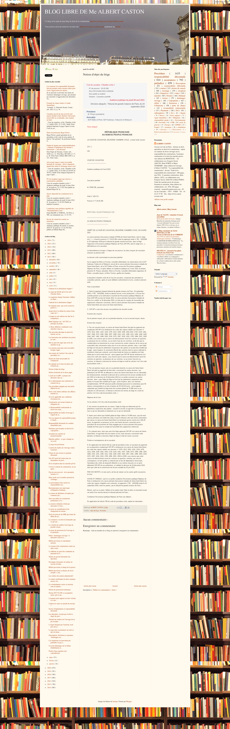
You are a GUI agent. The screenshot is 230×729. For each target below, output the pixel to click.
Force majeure (175, 115)
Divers (162, 115)
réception (181, 90)
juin (50, 279)
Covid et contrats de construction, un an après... (62, 468)
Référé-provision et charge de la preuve (62, 567)
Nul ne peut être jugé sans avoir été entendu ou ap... (61, 343)
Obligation (177, 118)
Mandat (182, 113)
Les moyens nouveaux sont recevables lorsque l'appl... (61, 349)
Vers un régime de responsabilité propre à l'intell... (62, 419)
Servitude (162, 122)
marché (157, 95)
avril (51, 286)
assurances (170, 80)
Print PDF (53, 69)
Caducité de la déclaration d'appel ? (61, 288)
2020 (49, 668)
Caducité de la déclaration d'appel (60, 302)
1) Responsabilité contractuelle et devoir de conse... (60, 408)
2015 (49, 684)
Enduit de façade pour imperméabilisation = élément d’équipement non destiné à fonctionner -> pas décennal (61, 147)
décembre (52, 259)
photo (183, 132)
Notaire (170, 95)
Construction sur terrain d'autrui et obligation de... (60, 403)
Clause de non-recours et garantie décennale (60, 454)
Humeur (182, 95)
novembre (52, 263)
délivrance (164, 130)
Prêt (173, 113)
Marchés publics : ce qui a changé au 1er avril (61, 440)
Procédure (103, 511)
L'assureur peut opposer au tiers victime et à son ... (62, 599)
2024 (49, 247)
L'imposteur (161, 254)
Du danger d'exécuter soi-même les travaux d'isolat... (60, 563)
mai (50, 282)
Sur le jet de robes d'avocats (166, 219)
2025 (49, 243)
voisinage (166, 90)
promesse (168, 127)
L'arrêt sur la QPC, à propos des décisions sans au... (60, 376)
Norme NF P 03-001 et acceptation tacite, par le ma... (60, 594)
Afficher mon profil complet (163, 199)
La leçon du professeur (56, 444)
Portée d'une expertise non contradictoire (58, 652)
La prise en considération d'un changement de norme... (59, 510)
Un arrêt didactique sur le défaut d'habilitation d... (60, 647)
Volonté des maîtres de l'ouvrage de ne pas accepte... (62, 620)
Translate (171, 277)
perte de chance (178, 105)
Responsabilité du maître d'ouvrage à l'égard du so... (61, 414)
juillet (51, 276)
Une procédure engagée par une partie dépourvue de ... (61, 387)
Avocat (165, 98)
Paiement (165, 110)
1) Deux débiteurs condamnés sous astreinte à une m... (60, 328)
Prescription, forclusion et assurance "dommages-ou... (61, 636)
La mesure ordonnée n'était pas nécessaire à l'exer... (59, 505)
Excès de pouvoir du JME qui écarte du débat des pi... (62, 515)
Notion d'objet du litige (57, 369)
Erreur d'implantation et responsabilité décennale (62, 610)
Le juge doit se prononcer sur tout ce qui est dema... (61, 631)
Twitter (118, 26)
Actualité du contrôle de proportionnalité (57, 435)
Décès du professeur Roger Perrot (58, 132)
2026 (49, 240)
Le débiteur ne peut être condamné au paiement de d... (61, 552)
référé (157, 103)
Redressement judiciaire (162, 132)
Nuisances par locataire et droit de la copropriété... (61, 429)
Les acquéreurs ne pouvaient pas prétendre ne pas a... (60, 641)
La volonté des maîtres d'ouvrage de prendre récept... (61, 526)
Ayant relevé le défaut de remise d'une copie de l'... (62, 312)
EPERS (178, 125)
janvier (51, 664)
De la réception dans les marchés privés (62, 463)
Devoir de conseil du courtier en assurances (58, 220)
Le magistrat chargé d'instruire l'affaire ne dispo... (62, 298)
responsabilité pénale (162, 120)
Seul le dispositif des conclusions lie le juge (60, 195)
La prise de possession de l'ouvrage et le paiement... (61, 531)
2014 (49, 687)
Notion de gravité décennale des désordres (59, 558)
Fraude (157, 127)
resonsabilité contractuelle (174, 108)
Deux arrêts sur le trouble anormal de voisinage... (61, 478)
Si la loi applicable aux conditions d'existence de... (60, 398)
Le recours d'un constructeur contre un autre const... (62, 547)
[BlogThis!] (120, 507)
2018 (49, 674)
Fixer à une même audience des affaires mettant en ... (62, 392)
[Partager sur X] (123, 507)
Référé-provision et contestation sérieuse (59, 542)
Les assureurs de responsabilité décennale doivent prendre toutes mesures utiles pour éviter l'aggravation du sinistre (61, 88)
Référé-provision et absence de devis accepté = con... (61, 571)
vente (177, 93)
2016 (49, 681)
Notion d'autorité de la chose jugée (60, 372)
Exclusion (173, 103)
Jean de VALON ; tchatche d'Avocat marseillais (170, 216)
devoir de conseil (178, 88)
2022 (49, 253)
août (51, 272)
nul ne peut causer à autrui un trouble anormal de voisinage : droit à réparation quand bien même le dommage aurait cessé (61, 164)
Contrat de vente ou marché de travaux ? (62, 604)
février (51, 660)
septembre (53, 269)
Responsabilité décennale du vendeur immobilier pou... (61, 424)
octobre (52, 266)
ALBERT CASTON (164, 143)
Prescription (180, 83)
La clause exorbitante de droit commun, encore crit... (62, 580)
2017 (49, 677)
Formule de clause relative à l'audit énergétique (58, 104)
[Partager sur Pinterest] (128, 507)
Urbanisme (159, 105)
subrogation (159, 113)
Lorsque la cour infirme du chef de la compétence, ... (61, 317)
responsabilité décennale (169, 76)
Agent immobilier (161, 118)
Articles (160, 287)
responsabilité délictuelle (174, 85)
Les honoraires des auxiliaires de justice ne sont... (62, 338)
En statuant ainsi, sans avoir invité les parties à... (61, 307)
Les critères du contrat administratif (61, 576)
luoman (115, 701)
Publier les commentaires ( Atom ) (104, 590)
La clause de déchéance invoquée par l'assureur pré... (61, 494)
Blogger (129, 701)
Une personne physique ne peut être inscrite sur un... (61, 333)
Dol (178, 110)
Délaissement (177, 130)
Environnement (180, 120)
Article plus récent (90, 586)
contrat (163, 88)
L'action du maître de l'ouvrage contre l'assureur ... (62, 449)
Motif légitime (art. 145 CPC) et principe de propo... (60, 322)
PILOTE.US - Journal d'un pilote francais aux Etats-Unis (169, 251)
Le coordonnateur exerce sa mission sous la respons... (61, 585)
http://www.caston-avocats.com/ (92, 26)
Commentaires (162, 291)
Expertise (165, 93)
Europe (167, 125)
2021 (49, 257)
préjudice (160, 83)
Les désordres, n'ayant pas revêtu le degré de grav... (61, 615)
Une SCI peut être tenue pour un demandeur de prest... (60, 459)
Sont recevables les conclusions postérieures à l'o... (59, 499)
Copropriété (174, 100)
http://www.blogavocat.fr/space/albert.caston (107, 21)
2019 (49, 671)
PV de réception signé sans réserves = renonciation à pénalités (59, 180)
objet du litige (94, 511)
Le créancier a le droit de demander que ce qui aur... (62, 520)
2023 (49, 250)
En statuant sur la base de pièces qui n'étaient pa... (61, 365)
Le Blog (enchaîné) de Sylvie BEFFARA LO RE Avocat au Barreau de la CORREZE (170, 232)
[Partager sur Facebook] (126, 507)
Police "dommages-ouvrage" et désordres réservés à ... (59, 536)
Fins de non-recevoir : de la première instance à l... (61, 473)
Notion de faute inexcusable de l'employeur (59, 359)
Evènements (175, 132)
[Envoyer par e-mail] (118, 507)
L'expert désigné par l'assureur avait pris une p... (61, 625)
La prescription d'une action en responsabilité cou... (59, 484)
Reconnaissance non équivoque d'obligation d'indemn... (59, 489)
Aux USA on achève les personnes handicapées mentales (168, 237)
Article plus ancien (140, 586)
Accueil (115, 586)
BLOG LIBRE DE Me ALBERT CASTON (94, 11)
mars (51, 657)
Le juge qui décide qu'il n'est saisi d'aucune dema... (60, 293)
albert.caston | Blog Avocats (167, 209)
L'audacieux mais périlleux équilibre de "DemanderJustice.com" (60, 209)
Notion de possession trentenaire (60, 589)
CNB (173, 122)
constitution (181, 127)
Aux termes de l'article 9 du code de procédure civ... (61, 354)
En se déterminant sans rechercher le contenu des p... (61, 382)
